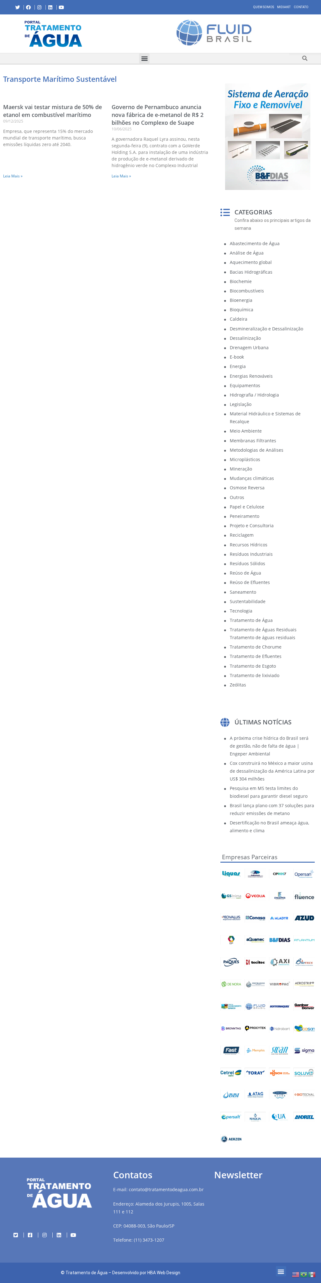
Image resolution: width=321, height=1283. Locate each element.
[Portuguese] (304, 1274)
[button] (111, 33)
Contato (301, 7)
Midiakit (284, 7)
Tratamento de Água (87, 1272)
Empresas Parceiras (249, 857)
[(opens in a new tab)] (214, 32)
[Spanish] (312, 1274)
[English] (296, 1274)
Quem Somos (263, 7)
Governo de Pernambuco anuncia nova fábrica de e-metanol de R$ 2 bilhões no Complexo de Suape (157, 114)
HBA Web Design (163, 1272)
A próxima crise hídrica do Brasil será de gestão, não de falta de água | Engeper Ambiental (269, 746)
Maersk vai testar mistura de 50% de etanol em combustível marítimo (52, 110)
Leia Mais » (13, 176)
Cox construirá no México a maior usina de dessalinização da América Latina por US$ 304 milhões (272, 771)
